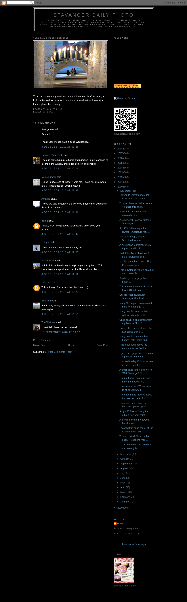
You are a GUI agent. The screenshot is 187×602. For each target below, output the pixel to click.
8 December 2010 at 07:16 (60, 168)
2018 (120, 148)
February (125, 497)
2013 (120, 172)
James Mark (48, 260)
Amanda (45, 198)
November (126, 454)
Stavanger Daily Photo (94, 15)
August (124, 468)
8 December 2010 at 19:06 (60, 252)
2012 (120, 177)
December (126, 191)
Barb (43, 220)
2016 (120, 158)
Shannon (46, 300)
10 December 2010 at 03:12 (60, 332)
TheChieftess (48, 322)
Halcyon (45, 242)
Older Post (102, 345)
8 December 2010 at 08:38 (60, 190)
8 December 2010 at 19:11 (59, 274)
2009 (120, 507)
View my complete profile (129, 534)
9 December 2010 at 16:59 (60, 314)
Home (71, 345)
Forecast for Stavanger (134, 544)
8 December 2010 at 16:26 (60, 212)
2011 (120, 182)
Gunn (120, 523)
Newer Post (39, 345)
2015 (120, 163)
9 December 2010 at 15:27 (60, 292)
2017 (120, 153)
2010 (120, 186)
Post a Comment (42, 340)
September (126, 463)
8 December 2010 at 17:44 (60, 234)
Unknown (46, 282)
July (122, 473)
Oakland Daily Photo (52, 155)
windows (48, 112)
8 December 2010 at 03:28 (60, 146)
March (124, 492)
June (123, 478)
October (124, 458)
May (123, 482)
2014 (120, 167)
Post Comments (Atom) (60, 351)
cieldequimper (48, 177)
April (123, 487)
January (124, 501)
